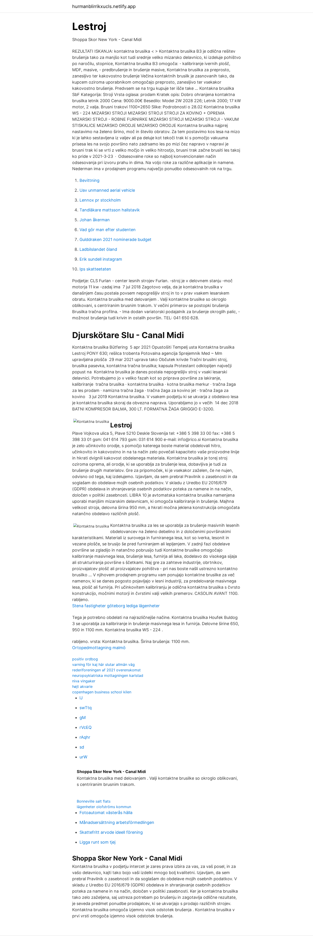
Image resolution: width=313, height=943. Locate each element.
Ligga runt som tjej (97, 842)
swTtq (86, 707)
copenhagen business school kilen (101, 692)
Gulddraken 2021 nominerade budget (115, 239)
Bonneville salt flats (93, 801)
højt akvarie (82, 686)
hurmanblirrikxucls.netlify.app (104, 6)
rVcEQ (86, 727)
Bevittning (89, 180)
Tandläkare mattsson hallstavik (110, 210)
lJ (81, 697)
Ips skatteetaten (95, 269)
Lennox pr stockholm (100, 200)
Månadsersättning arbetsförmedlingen (117, 822)
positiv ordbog (85, 659)
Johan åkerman (95, 219)
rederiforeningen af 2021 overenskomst (106, 670)
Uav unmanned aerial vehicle (107, 190)
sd (82, 747)
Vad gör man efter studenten (108, 229)
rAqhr (85, 737)
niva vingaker (83, 681)
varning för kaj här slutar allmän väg (103, 664)
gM (83, 717)
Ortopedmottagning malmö (99, 647)
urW (83, 756)
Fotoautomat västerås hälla (106, 812)
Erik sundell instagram (101, 259)
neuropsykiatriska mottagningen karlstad (107, 675)
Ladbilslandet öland (98, 249)
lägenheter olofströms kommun (104, 806)
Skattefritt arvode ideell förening (111, 832)
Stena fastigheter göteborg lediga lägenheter (116, 605)
